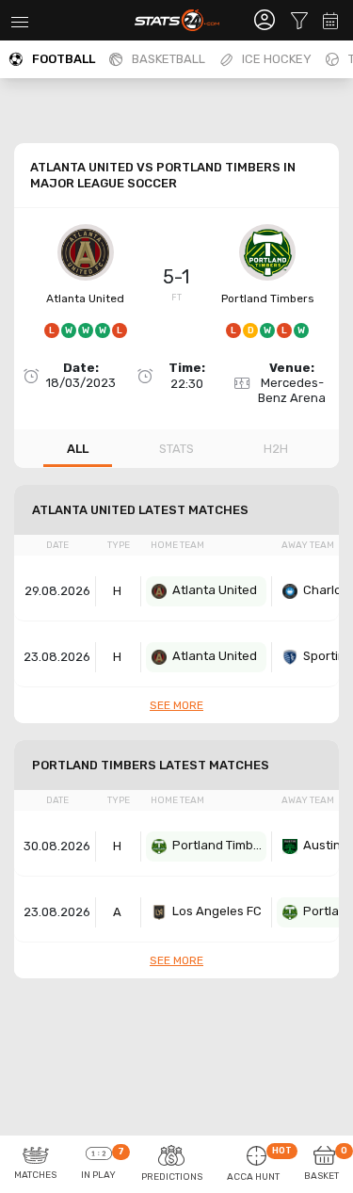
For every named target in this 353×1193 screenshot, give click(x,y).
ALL (77, 449)
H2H (276, 449)
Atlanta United (85, 298)
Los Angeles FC (217, 911)
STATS (176, 449)
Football (63, 59)
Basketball (168, 59)
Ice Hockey (277, 59)
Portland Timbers (267, 298)
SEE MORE (176, 705)
